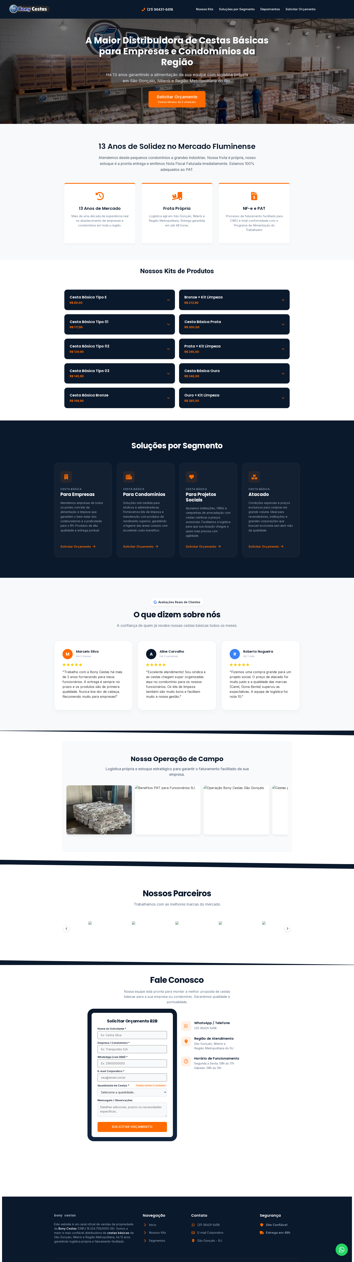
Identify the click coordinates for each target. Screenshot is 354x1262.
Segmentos (157, 1241)
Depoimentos (270, 9)
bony (65, 1215)
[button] (66, 928)
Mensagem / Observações (115, 1100)
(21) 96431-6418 (205, 1028)
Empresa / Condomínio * (114, 1043)
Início (152, 1225)
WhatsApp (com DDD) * (113, 1057)
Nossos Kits (204, 9)
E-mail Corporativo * (111, 1071)
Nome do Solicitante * (112, 1028)
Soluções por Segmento (237, 9)
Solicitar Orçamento (300, 9)
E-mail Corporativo (210, 1233)
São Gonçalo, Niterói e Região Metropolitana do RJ (213, 1046)
